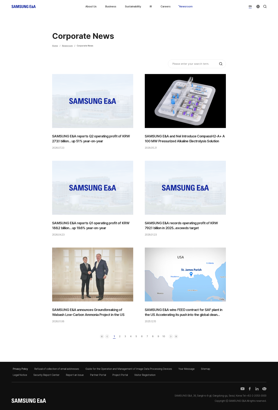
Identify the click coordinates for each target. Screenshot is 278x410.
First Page (102, 336)
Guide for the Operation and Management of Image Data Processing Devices (128, 368)
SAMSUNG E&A (24, 6)
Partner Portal (98, 374)
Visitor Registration (145, 374)
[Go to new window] (242, 389)
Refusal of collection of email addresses (56, 368)
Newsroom (186, 6)
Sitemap (205, 368)
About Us (91, 6)
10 (163, 336)
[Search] (221, 64)
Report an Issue (75, 374)
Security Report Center (46, 374)
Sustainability (133, 6)
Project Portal (120, 374)
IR (151, 6)
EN (250, 6)
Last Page (176, 336)
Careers (166, 6)
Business (110, 6)
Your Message (186, 368)
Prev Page (107, 336)
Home (55, 46)
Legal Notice (20, 374)
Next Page (171, 336)
